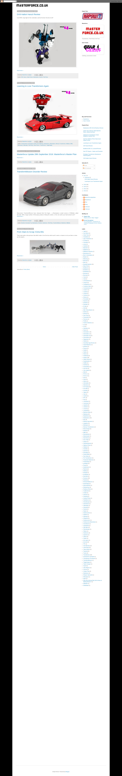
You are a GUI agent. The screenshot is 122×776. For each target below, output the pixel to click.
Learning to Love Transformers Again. (33, 86)
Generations (86, 337)
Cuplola (85, 291)
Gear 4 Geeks (86, 121)
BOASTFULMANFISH (90, 197)
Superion (85, 534)
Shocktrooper (86, 502)
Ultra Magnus (86, 567)
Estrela (35, 143)
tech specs (86, 540)
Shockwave (20, 145)
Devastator (30, 143)
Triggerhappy (49, 145)
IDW (84, 372)
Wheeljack (85, 576)
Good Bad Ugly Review (89, 343)
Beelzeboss (86, 253)
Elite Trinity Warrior (88, 310)
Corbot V (85, 289)
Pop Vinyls (86, 456)
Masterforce (46, 143)
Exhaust (85, 313)
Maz (86, 202)
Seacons (85, 494)
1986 (84, 231)
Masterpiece (36, 77)
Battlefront (85, 249)
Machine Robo (86, 412)
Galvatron (85, 328)
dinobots (85, 302)
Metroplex (85, 425)
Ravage (85, 472)
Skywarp (85, 516)
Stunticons (45, 222)
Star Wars (85, 527)
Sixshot (41, 77)
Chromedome (86, 280)
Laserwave (86, 403)
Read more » (20, 70)
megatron (85, 423)
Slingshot (85, 518)
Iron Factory (86, 386)
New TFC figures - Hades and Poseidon (93, 151)
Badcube (85, 247)
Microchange (86, 428)
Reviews (40, 222)
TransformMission (57, 222)
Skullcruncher (86, 512)
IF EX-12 (85, 374)
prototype (85, 463)
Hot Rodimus (86, 366)
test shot (85, 542)
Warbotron (63, 222)
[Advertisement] (95, 86)
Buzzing (85, 273)
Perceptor (85, 452)
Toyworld (85, 551)
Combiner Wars (87, 286)
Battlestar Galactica (88, 251)
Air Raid (85, 240)
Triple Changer (87, 564)
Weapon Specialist (87, 575)
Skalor (84, 511)
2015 (85, 186)
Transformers (43, 145)
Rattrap (85, 470)
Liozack (85, 408)
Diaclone (85, 301)
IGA (38, 143)
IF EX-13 (85, 375)
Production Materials (88, 460)
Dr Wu (84, 306)
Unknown (87, 206)
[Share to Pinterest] (42, 75)
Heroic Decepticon (88, 220)
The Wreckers (86, 545)
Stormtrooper (86, 529)
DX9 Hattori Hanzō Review (28, 14)
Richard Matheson (87, 481)
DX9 (22, 77)
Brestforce (85, 269)
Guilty (84, 350)
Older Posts (75, 266)
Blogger (67, 771)
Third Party (45, 77)
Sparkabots (86, 525)
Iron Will (85, 388)
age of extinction (87, 238)
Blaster (85, 257)
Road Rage (86, 483)
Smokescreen (86, 520)
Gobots (85, 341)
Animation (85, 242)
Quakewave (86, 467)
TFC (84, 544)
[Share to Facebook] (40, 75)
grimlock (85, 346)
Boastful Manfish (87, 264)
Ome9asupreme (87, 443)
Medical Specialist (87, 421)
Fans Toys (85, 315)
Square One (87, 216)
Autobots (85, 246)
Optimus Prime (86, 445)
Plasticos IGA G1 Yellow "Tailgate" (91, 217)
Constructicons (24, 143)
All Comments (87, 168)
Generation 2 (86, 333)
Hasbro (85, 357)
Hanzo (24, 77)
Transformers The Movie (89, 558)
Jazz (84, 394)
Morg (86, 204)
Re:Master (85, 474)
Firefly (84, 321)
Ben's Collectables (87, 255)
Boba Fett (85, 266)
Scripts (85, 492)
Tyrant (84, 565)
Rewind (85, 480)
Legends (85, 405)
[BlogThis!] (37, 75)
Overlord (85, 450)
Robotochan (86, 487)
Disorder (23, 222)
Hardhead (85, 355)
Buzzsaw (85, 275)
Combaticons (86, 284)
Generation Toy (28, 222)
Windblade (86, 585)
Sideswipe (25, 145)
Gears (84, 330)
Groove (85, 348)
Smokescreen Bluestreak (89, 522)
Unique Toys (86, 571)
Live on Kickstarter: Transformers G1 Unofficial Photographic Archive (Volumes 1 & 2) (93, 223)
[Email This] (35, 75)
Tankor (85, 538)
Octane (85, 441)
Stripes (85, 531)
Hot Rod (85, 364)
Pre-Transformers (87, 458)
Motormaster (86, 436)
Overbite (85, 448)
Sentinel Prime (86, 498)
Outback (85, 447)
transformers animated (88, 556)
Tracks (85, 553)
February (87, 177)
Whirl (84, 578)
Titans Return (36, 145)
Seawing (85, 496)
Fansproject (86, 317)
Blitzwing (85, 258)
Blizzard (85, 260)
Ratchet (85, 469)
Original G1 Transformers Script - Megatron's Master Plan (91, 135)
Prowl (84, 465)
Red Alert (85, 476)
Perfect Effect (86, 454)
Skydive (85, 514)
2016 (85, 184)
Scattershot (86, 491)
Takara (85, 536)
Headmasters (86, 361)
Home (44, 266)
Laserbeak (86, 401)
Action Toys (86, 235)
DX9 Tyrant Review (88, 145)
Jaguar (85, 392)
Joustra (85, 396)
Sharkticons (86, 500)
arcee (84, 244)
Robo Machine (86, 485)
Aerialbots (85, 237)
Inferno (85, 381)
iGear (84, 379)
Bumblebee (86, 271)
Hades (85, 352)
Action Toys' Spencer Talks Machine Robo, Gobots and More (92, 131)
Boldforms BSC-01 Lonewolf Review (92, 148)
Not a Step (85, 439)
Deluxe (85, 297)
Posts (85, 165)
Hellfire (85, 363)
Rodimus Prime (87, 489)
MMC (71, 143)
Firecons (85, 319)
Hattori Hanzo (30, 77)
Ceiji (84, 279)
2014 (85, 188)
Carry (84, 277)
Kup (84, 399)
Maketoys (41, 143)
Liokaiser (85, 406)
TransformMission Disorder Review (32, 172)
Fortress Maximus (87, 322)
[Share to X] (39, 75)
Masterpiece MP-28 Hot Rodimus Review (93, 128)
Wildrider (68, 222)
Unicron (85, 569)
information (86, 383)
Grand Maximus (87, 344)
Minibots (68, 143)
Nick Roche (86, 438)
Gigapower (86, 339)
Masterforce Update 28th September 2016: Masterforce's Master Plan (47, 154)
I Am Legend (86, 370)
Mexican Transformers (61, 143)
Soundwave (86, 523)
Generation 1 (86, 332)
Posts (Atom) (27, 269)
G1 (84, 324)
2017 (85, 175)
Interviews (85, 385)
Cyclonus (85, 295)
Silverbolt (85, 507)
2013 (85, 190)
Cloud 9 (85, 282)
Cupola (85, 293)
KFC (84, 397)
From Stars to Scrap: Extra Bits (30, 232)
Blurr (84, 262)
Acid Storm (86, 233)
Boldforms (85, 268)
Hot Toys (85, 368)
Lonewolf (85, 410)
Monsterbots (86, 434)
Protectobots (86, 461)
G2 (84, 326)
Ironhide (85, 390)
